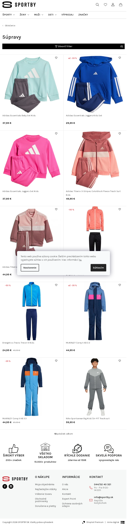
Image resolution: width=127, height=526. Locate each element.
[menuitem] (8, 14)
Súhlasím (98, 267)
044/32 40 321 (102, 484)
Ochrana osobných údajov (72, 504)
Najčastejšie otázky (46, 489)
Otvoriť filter (65, 46)
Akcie (65, 489)
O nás (65, 484)
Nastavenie (29, 267)
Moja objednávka (44, 484)
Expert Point (69, 498)
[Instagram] (11, 486)
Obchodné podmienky (41, 500)
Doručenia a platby (45, 506)
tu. (80, 259)
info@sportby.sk (103, 497)
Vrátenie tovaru (43, 493)
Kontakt (66, 493)
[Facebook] (4, 486)
